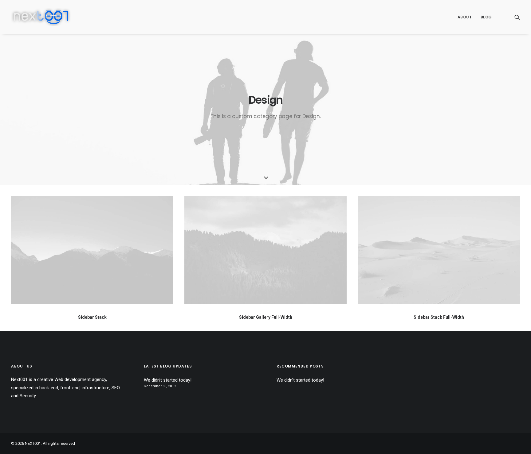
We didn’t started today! (167, 380)
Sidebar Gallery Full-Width (265, 317)
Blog (486, 17)
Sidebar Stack (92, 317)
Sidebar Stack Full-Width (439, 317)
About (465, 17)
